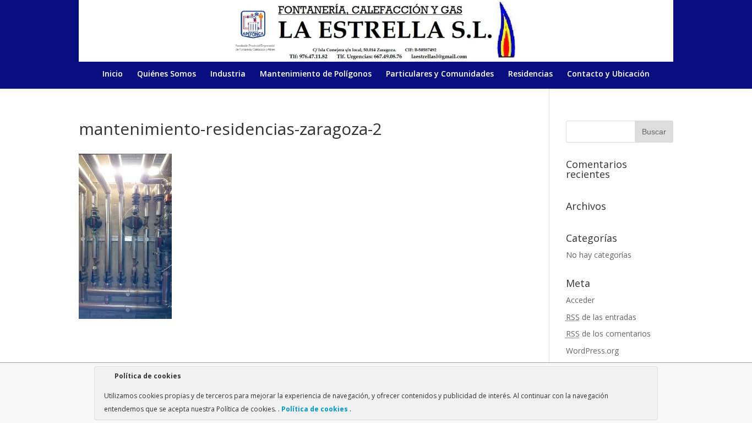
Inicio (112, 74)
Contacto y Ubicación (608, 74)
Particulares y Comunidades (440, 74)
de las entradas (601, 317)
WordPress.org (592, 350)
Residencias (530, 74)
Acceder (580, 300)
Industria (228, 74)
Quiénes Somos (166, 74)
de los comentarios (608, 333)
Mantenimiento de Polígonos (316, 74)
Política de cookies (315, 409)
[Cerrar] (648, 377)
